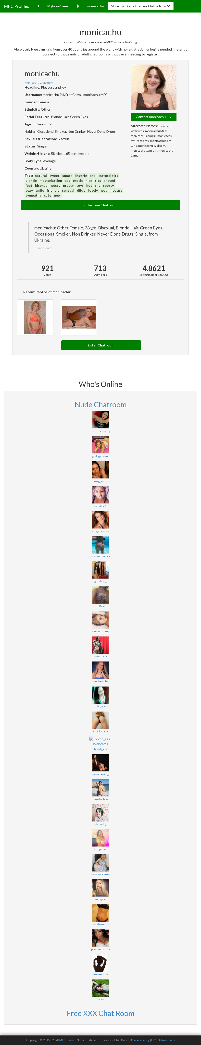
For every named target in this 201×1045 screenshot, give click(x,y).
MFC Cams (67, 1040)
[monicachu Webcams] (79, 317)
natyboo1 (100, 506)
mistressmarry (101, 431)
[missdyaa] (100, 645)
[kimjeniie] (100, 838)
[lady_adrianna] (100, 520)
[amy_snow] (100, 469)
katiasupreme (100, 874)
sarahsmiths (100, 924)
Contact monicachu (152, 117)
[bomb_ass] (100, 741)
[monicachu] (153, 87)
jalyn (101, 999)
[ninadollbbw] (100, 787)
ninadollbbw (100, 799)
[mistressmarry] (100, 419)
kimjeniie (100, 849)
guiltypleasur (100, 456)
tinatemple (100, 681)
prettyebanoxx (100, 949)
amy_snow (101, 481)
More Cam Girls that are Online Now (139, 6)
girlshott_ (100, 581)
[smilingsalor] (100, 695)
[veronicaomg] (100, 620)
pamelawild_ (100, 774)
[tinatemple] (100, 670)
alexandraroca (100, 556)
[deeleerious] (100, 963)
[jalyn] (100, 988)
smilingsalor (100, 706)
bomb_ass (100, 749)
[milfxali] (100, 595)
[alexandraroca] (100, 545)
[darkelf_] (100, 812)
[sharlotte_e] (100, 720)
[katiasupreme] (100, 863)
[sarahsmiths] (100, 913)
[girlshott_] (100, 570)
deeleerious (100, 974)
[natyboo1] (100, 494)
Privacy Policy (140, 1040)
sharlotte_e (100, 731)
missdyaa (100, 656)
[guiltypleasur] (100, 444)
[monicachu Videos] (35, 317)
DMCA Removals (163, 1040)
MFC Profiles (16, 6)
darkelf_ (100, 824)
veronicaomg (100, 631)
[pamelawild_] (100, 762)
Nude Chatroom (101, 404)
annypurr (101, 899)
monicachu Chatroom (39, 82)
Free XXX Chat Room (101, 1013)
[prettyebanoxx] (100, 938)
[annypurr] (100, 888)
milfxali (100, 606)
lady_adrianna (100, 531)
